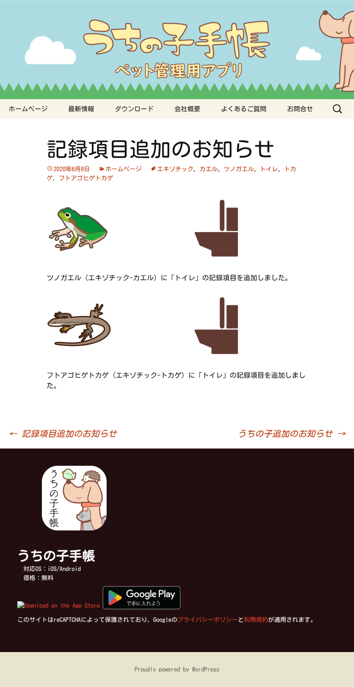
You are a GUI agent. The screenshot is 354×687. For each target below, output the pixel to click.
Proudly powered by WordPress (177, 669)
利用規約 (256, 620)
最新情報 (81, 109)
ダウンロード (134, 109)
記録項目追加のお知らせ (63, 433)
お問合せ (300, 109)
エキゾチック (175, 169)
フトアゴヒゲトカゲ (86, 178)
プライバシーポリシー (207, 620)
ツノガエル (239, 169)
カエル (208, 169)
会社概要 (187, 109)
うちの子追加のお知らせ (291, 433)
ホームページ (28, 109)
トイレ (269, 169)
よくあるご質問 (243, 109)
